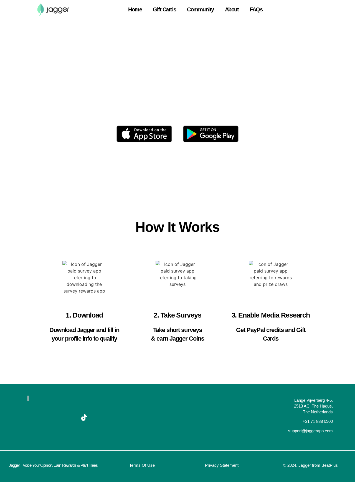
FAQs (256, 9)
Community (200, 9)
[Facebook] (30, 417)
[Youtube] (48, 417)
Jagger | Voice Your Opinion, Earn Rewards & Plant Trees (53, 465)
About (232, 9)
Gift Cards (164, 9)
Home (135, 9)
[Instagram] (66, 417)
